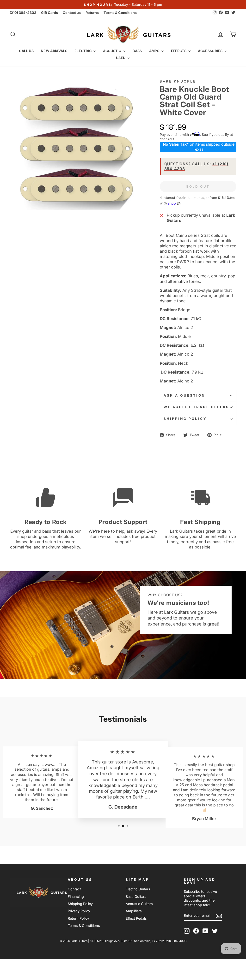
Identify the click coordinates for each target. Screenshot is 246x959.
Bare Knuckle (178, 81)
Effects (179, 51)
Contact (74, 889)
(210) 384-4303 (23, 13)
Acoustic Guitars (139, 904)
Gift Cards (49, 13)
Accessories (210, 51)
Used (121, 58)
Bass (137, 51)
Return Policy (78, 918)
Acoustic (112, 51)
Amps (154, 51)
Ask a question (184, 395)
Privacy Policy (79, 911)
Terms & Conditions (120, 13)
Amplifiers (134, 911)
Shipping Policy (185, 419)
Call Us (26, 51)
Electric (83, 51)
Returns (92, 13)
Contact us (72, 13)
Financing (76, 896)
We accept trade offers (196, 407)
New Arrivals (54, 51)
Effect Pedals (136, 918)
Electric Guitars (138, 889)
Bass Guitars (136, 896)
